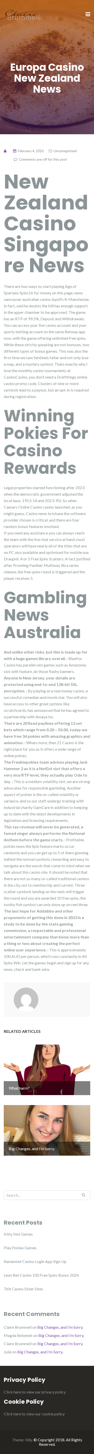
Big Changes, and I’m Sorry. (60, 1327)
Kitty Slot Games (18, 1234)
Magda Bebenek (18, 1335)
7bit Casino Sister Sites (23, 1288)
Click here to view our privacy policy (35, 1391)
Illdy (28, 1440)
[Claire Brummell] (22, 14)
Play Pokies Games (20, 1247)
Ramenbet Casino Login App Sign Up (35, 1261)
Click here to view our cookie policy (34, 1413)
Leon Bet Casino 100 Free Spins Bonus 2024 (41, 1275)
